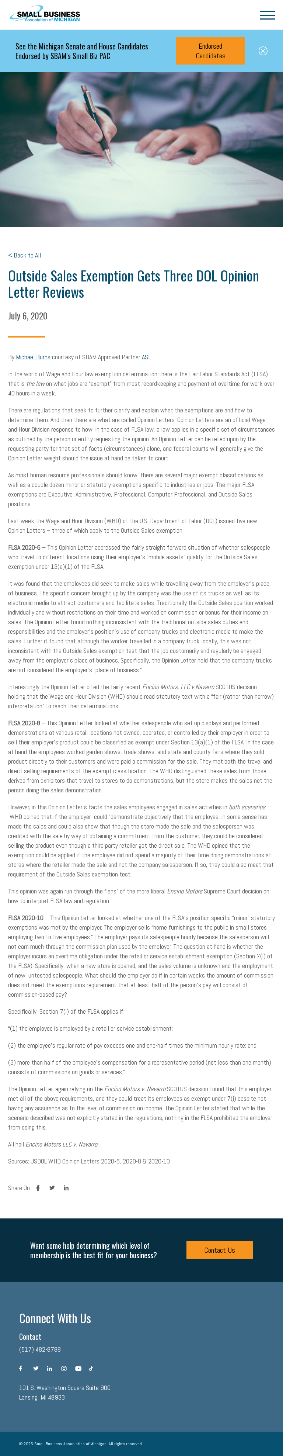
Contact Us (219, 1250)
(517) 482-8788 (40, 1349)
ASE (147, 357)
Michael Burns (33, 357)
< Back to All (24, 255)
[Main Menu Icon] (267, 15)
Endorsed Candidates (211, 50)
